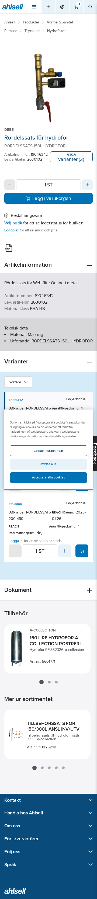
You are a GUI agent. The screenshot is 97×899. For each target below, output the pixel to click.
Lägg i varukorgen (51, 198)
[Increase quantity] (87, 184)
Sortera (15, 382)
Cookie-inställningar (48, 450)
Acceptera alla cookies (48, 477)
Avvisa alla (48, 464)
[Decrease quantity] (9, 184)
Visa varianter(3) (71, 157)
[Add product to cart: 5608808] (81, 550)
